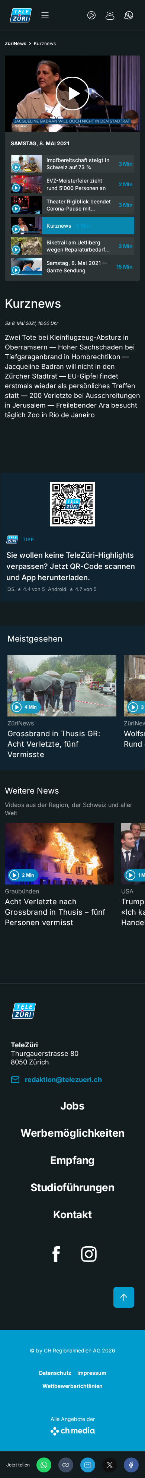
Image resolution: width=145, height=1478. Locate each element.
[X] (109, 1465)
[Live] (91, 15)
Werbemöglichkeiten (72, 1133)
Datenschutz (55, 1373)
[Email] (87, 1465)
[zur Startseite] (21, 15)
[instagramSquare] (88, 1254)
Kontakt (72, 1214)
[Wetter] (110, 15)
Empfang (72, 1160)
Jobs (72, 1105)
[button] (65, 1465)
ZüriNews (15, 43)
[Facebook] (131, 1465)
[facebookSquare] (56, 1254)
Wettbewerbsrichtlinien (72, 1386)
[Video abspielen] (72, 94)
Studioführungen (72, 1187)
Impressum (91, 1373)
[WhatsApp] (43, 1465)
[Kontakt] (128, 15)
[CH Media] (73, 1429)
